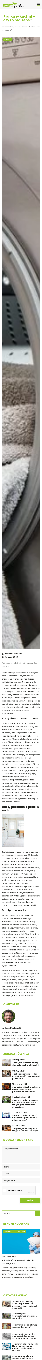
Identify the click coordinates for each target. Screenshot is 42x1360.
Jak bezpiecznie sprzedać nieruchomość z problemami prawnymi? (26, 1076)
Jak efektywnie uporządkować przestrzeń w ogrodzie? (24, 1316)
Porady (7, 40)
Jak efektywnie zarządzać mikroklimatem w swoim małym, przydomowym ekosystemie (25, 1103)
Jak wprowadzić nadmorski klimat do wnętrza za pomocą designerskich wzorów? (25, 1347)
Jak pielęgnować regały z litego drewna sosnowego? (25, 1129)
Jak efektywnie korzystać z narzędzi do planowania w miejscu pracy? (25, 1117)
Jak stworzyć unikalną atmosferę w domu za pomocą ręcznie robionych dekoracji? (24, 1305)
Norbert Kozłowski (13, 654)
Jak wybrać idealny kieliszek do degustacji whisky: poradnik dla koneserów (26, 1089)
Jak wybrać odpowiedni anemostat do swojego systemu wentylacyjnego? (24, 1336)
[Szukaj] (37, 1213)
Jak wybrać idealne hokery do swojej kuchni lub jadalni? (26, 1064)
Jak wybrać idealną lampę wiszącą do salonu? (24, 1326)
